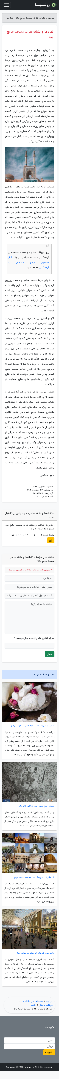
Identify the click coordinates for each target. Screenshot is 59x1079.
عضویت (49, 1052)
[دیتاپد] (45, 5)
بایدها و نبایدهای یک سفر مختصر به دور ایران (34, 877)
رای (50, 540)
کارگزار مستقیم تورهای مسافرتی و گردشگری (28, 263)
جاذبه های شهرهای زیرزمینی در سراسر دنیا (35, 953)
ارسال (49, 654)
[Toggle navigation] (6, 5)
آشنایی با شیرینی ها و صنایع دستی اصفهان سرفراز (32, 726)
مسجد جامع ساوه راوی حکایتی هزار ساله (36, 806)
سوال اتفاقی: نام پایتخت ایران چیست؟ (34, 638)
